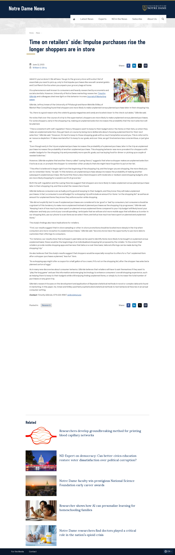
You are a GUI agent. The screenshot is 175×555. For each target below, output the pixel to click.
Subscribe (137, 19)
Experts (102, 19)
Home (31, 33)
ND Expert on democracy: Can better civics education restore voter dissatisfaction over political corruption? (98, 457)
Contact (33, 551)
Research (46, 305)
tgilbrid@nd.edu (74, 295)
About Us (152, 19)
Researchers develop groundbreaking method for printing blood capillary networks (100, 432)
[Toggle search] (162, 19)
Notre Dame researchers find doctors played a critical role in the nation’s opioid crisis (97, 532)
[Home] (74, 19)
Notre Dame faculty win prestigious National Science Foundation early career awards (97, 482)
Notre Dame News (27, 8)
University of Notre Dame (154, 8)
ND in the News (119, 19)
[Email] (146, 66)
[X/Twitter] (140, 66)
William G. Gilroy (40, 68)
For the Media (17, 551)
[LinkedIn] (134, 66)
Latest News (86, 19)
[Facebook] (128, 66)
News (38, 33)
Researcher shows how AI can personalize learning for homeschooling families (97, 507)
